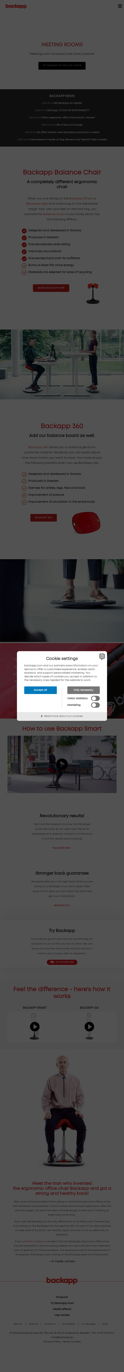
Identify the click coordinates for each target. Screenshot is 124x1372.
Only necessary (83, 690)
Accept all (40, 690)
